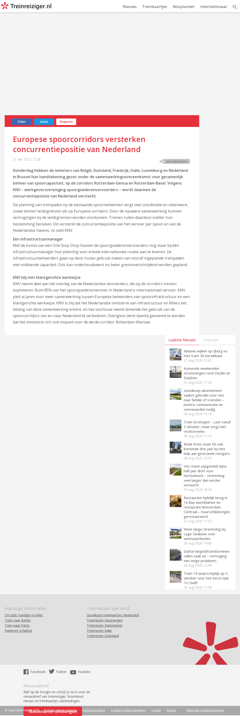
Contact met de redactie (61, 710)
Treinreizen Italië (99, 630)
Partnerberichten (93, 710)
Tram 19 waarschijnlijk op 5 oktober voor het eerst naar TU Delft (206, 578)
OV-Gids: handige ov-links (24, 615)
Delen (22, 122)
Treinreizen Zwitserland (104, 625)
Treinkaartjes (154, 6)
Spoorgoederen (177, 161)
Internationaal (213, 6)
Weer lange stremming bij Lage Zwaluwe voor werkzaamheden (204, 534)
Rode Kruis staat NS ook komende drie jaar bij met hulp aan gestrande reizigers (207, 449)
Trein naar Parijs (17, 625)
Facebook (38, 671)
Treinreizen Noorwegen (105, 620)
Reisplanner (184, 6)
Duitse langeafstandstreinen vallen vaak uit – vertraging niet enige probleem (206, 556)
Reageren (66, 122)
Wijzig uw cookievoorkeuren (205, 710)
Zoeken (235, 7)
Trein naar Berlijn (18, 620)
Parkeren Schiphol (18, 630)
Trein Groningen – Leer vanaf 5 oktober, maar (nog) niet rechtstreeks (207, 427)
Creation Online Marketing (128, 710)
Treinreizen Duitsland (103, 635)
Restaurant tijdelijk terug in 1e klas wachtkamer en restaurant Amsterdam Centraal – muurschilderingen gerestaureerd (207, 507)
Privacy (171, 710)
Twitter (61, 671)
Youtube (84, 671)
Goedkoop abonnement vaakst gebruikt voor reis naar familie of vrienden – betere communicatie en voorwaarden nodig (204, 400)
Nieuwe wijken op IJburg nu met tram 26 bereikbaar (205, 353)
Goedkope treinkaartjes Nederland (113, 615)
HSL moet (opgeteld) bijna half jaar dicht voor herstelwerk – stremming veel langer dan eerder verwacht (205, 475)
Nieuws (130, 6)
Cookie (156, 710)
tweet (44, 122)
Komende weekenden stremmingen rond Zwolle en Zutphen (207, 373)
